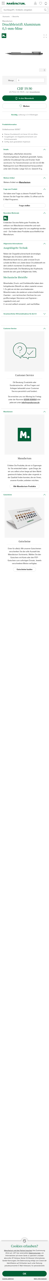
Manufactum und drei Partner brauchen (18, 1250)
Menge (11, 80)
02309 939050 (30, 399)
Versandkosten (34, 92)
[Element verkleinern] (40, 70)
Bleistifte (15, 16)
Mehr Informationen (40, 1279)
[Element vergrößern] (44, 70)
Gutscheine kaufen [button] (24, 569)
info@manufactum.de (31, 402)
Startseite (6, 16)
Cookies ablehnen (8, 1279)
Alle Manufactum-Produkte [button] (24, 486)
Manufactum (24, 182)
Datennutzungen (35, 1253)
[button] (45, 36)
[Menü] (3, 3)
